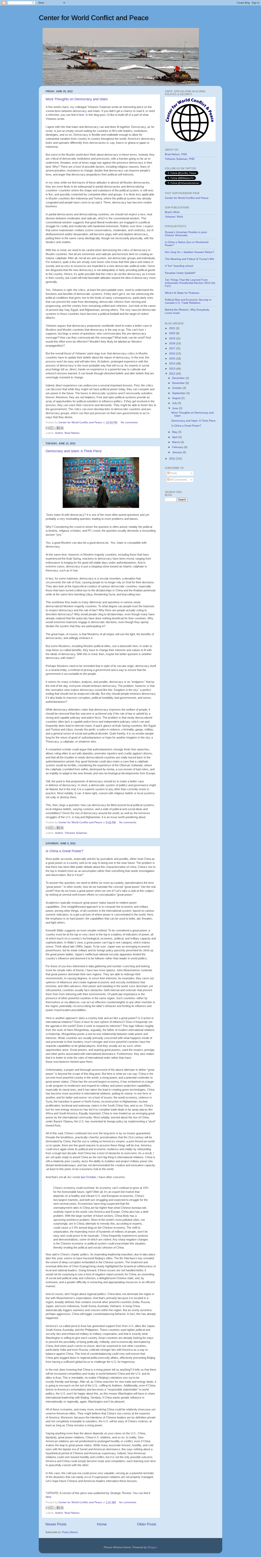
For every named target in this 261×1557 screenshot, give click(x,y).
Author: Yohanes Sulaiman (71, 833)
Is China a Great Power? (64, 851)
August (176, 398)
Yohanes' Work (174, 216)
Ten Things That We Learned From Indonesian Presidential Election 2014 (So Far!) (190, 282)
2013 (172, 368)
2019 (172, 338)
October (177, 388)
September (179, 393)
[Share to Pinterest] (62, 428)
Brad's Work (172, 212)
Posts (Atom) (70, 1532)
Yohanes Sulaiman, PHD (180, 158)
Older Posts (146, 1524)
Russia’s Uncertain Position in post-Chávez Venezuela (186, 234)
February (178, 447)
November (179, 383)
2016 (172, 353)
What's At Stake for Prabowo (182, 292)
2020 (172, 333)
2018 (172, 343)
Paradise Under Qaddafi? (180, 273)
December (179, 378)
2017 (172, 348)
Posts (173, 473)
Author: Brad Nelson (67, 433)
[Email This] (47, 428)
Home (102, 1524)
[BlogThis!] (51, 428)
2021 (172, 328)
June (175, 408)
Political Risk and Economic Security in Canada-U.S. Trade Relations (188, 301)
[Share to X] (55, 428)
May (175, 432)
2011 (172, 458)
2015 (172, 358)
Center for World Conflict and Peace (94, 18)
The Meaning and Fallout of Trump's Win (189, 259)
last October (88, 1177)
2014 (172, 363)
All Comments (178, 479)
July (175, 403)
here (81, 114)
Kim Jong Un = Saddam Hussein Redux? (189, 252)
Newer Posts (55, 1524)
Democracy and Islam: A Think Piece (74, 451)
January (177, 452)
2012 (172, 373)
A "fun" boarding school (179, 265)
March (176, 442)
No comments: (129, 422)
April (175, 437)
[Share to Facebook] (58, 428)
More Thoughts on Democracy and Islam (77, 99)
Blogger (152, 1547)
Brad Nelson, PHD (176, 154)
